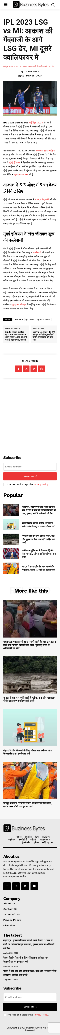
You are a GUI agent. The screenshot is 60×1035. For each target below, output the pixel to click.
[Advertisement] (30, 415)
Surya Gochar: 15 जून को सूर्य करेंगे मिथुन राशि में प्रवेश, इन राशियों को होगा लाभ (43, 336)
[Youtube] (34, 886)
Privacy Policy (41, 484)
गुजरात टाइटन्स (21, 174)
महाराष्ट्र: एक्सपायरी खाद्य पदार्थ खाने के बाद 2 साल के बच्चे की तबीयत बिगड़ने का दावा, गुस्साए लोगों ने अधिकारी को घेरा (39, 510)
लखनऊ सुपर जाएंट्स (45, 150)
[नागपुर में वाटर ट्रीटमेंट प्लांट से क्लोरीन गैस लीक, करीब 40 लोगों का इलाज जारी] (11, 568)
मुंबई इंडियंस (15, 162)
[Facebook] (18, 368)
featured (18, 319)
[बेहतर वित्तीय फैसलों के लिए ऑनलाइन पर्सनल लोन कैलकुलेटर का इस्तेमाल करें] (11, 524)
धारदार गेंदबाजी (42, 199)
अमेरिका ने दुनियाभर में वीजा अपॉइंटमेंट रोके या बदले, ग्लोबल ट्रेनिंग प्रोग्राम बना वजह (39, 553)
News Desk (32, 71)
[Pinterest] (33, 368)
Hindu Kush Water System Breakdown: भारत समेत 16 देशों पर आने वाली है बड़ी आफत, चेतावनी (16, 336)
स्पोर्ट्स (5, 66)
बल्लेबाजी (37, 252)
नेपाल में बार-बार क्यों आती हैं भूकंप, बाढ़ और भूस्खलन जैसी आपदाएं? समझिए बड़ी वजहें (38, 539)
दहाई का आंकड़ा (19, 304)
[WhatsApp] (41, 368)
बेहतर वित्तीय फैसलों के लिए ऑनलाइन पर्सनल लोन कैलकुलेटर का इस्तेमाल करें (38, 524)
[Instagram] (16, 886)
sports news (43, 319)
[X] (26, 368)
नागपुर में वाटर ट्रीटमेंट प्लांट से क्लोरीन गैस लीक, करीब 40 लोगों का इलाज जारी (38, 568)
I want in (28, 476)
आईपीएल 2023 (36, 122)
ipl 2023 (30, 319)
